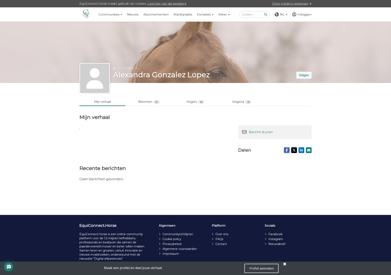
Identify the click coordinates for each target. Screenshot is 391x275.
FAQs (219, 239)
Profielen (127, 68)
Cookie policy (172, 239)
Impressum (171, 254)
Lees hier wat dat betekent (167, 4)
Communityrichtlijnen (178, 234)
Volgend (240, 102)
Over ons (221, 234)
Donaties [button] (204, 14)
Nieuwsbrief (276, 244)
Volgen (304, 75)
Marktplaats (183, 14)
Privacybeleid (172, 244)
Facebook (275, 234)
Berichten (148, 102)
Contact (221, 244)
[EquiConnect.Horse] (85, 14)
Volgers (194, 102)
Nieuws (132, 14)
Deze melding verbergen (290, 4)
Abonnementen (156, 14)
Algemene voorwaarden (180, 249)
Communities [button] (109, 14)
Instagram (275, 239)
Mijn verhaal (102, 102)
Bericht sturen (261, 132)
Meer (223, 14)
